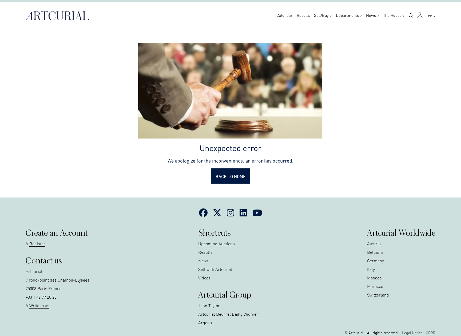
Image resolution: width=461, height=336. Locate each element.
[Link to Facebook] (203, 212)
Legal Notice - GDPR (418, 332)
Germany (375, 260)
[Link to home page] (59, 15)
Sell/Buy (321, 15)
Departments (347, 15)
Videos (204, 277)
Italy (371, 269)
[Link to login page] (420, 15)
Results (303, 15)
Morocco (375, 286)
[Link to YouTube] (257, 212)
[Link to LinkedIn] (243, 212)
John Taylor (209, 305)
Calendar (284, 15)
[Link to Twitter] (217, 212)
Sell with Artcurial (215, 269)
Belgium (375, 252)
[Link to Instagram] (230, 212)
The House (392, 15)
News (371, 15)
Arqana (205, 322)
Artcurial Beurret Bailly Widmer (228, 314)
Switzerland (378, 294)
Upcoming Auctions (216, 243)
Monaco (374, 277)
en (430, 15)
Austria (374, 243)
